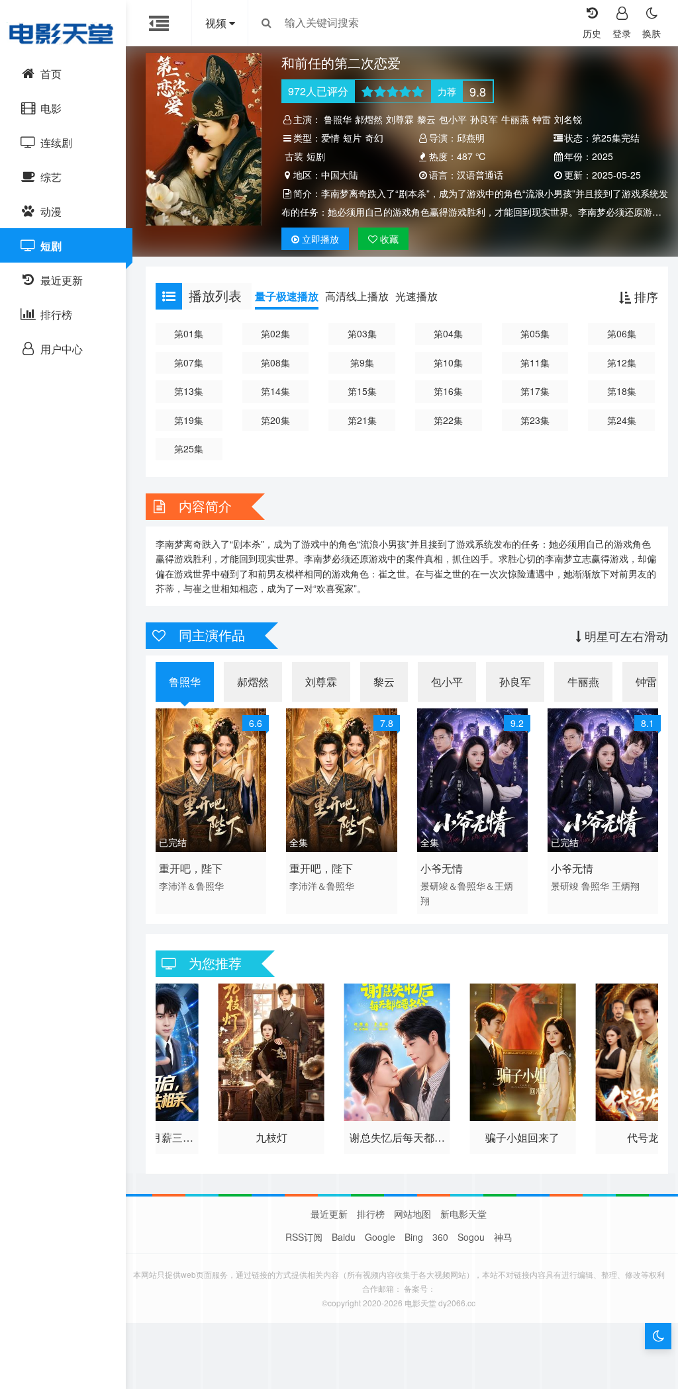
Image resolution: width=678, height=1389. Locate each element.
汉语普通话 (480, 174)
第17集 (535, 391)
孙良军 (484, 119)
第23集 (535, 420)
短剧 (316, 156)
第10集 (448, 362)
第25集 (188, 448)
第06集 (621, 333)
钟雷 (541, 119)
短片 (352, 137)
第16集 (448, 391)
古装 (294, 156)
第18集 (621, 391)
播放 (320, 238)
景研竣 (565, 885)
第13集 (188, 391)
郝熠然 (369, 119)
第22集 (448, 420)
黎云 (426, 119)
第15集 (362, 391)
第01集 (188, 333)
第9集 (362, 362)
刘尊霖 (400, 119)
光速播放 (416, 296)
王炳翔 (626, 885)
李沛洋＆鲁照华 (191, 885)
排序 (644, 296)
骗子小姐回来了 (522, 1137)
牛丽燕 (515, 119)
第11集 (535, 362)
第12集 (621, 362)
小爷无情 (441, 868)
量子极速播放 (286, 296)
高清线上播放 (357, 296)
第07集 (188, 362)
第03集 (362, 333)
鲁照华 (338, 119)
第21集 (362, 420)
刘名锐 (568, 119)
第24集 (621, 420)
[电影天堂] (63, 33)
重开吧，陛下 (190, 868)
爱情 (330, 137)
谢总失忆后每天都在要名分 (397, 1139)
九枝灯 (271, 1137)
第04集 (448, 333)
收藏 (388, 238)
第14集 (275, 391)
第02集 (275, 333)
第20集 (275, 420)
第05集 (535, 333)
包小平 (453, 119)
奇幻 (374, 137)
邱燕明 (471, 137)
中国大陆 (339, 174)
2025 (602, 156)
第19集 (188, 420)
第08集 (275, 362)
